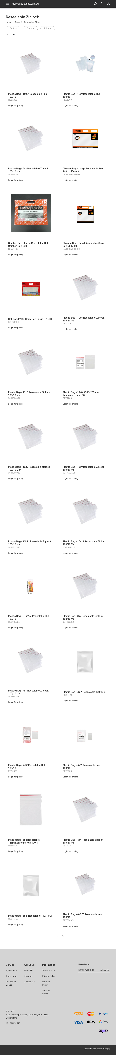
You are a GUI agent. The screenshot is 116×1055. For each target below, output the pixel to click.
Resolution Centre (11, 983)
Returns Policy (46, 983)
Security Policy (46, 992)
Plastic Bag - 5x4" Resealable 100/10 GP (30, 915)
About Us (28, 970)
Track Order (11, 976)
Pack (12, 28)
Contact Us (29, 981)
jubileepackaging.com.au (25, 3)
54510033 (10, 1011)
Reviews (28, 976)
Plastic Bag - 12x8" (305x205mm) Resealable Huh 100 (81, 394)
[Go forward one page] (63, 936)
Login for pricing (16, 105)
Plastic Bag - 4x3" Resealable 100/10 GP (85, 692)
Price (47, 28)
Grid (13, 34)
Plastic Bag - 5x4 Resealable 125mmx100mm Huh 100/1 (24, 841)
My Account (11, 970)
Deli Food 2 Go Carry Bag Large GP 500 (30, 319)
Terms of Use (48, 970)
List (7, 34)
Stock (29, 28)
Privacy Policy (48, 976)
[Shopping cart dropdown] (101, 3)
